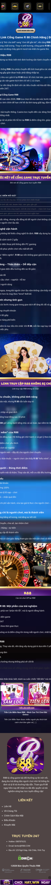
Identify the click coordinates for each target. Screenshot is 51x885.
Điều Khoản (9, 820)
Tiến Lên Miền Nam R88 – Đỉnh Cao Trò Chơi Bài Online (25, 713)
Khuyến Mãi (9, 825)
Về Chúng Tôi (10, 811)
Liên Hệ (7, 806)
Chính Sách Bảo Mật (13, 816)
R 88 (45, 784)
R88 (5, 778)
